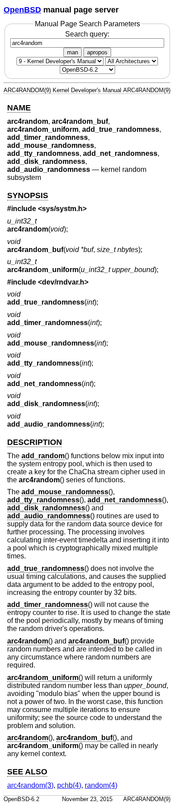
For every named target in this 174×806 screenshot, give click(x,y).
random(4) (101, 785)
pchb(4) (69, 785)
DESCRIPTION (34, 442)
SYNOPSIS (27, 195)
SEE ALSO (27, 771)
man (72, 52)
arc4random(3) (30, 785)
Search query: (87, 34)
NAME (19, 107)
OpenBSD (22, 9)
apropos (97, 52)
